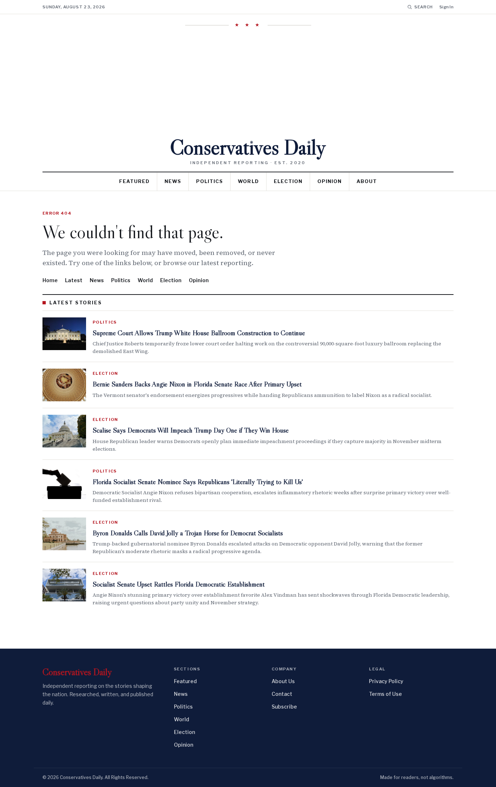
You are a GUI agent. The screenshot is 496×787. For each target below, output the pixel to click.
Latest (73, 280)
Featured (134, 181)
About (367, 181)
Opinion (329, 181)
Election (288, 181)
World (248, 181)
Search (423, 6)
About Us (283, 681)
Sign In (446, 6)
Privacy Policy (386, 681)
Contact (282, 694)
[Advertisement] (248, 82)
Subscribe (284, 706)
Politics (209, 181)
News (172, 181)
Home (50, 280)
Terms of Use (385, 694)
